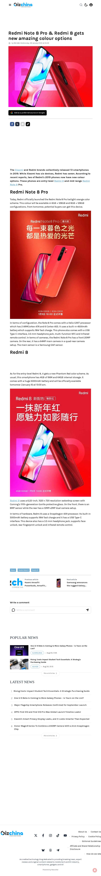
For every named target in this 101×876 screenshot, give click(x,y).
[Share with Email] (23, 124)
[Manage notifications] (95, 870)
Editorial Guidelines (91, 841)
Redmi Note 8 (24, 570)
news (13, 570)
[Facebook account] (43, 835)
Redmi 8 (59, 181)
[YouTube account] (65, 835)
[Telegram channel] (57, 850)
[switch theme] (86, 5)
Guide (35, 666)
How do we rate (93, 854)
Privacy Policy (78, 836)
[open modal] (91, 4)
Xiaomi (19, 169)
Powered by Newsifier (50, 870)
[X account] (35, 835)
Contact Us (96, 831)
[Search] (81, 4)
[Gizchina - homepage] (23, 5)
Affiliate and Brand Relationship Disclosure (85, 847)
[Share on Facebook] (12, 124)
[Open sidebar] (10, 4)
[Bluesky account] (43, 850)
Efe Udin (17, 43)
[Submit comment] (87, 610)
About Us (82, 831)
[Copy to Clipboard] (28, 124)
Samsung (37, 653)
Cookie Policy (94, 836)
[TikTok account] (57, 835)
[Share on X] (17, 124)
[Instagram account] (50, 835)
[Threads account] (50, 850)
